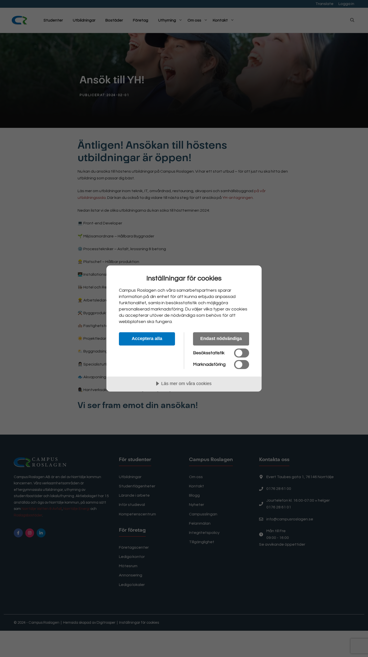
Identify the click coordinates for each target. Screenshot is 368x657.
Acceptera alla (147, 338)
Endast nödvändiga (221, 338)
